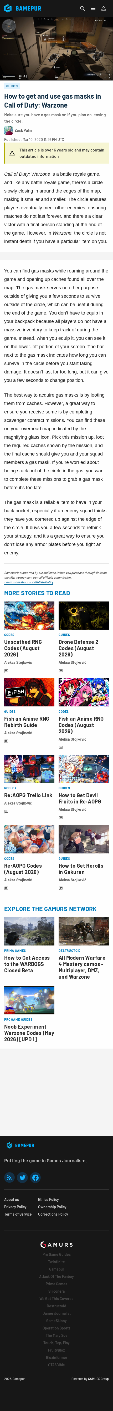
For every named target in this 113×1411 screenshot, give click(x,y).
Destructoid (56, 1306)
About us (11, 1199)
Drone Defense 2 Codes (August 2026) (78, 648)
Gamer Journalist (57, 1313)
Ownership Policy (52, 1207)
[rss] (9, 1177)
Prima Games (56, 1284)
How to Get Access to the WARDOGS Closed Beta (27, 963)
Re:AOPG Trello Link (28, 795)
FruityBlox (56, 1350)
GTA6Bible (56, 1365)
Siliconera (56, 1291)
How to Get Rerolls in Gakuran (81, 868)
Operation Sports (56, 1328)
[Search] (82, 8)
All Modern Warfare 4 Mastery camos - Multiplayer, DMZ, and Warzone (82, 967)
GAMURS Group (98, 1378)
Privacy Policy (15, 1207)
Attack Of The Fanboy (56, 1276)
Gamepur (56, 1269)
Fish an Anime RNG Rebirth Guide (26, 721)
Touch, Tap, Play (56, 1343)
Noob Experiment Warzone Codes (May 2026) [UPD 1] (29, 1032)
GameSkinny (56, 1320)
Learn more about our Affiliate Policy (28, 582)
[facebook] (35, 1177)
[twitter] (22, 1177)
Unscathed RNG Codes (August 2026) (23, 648)
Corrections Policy (53, 1214)
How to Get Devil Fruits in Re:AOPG (80, 798)
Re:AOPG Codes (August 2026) (23, 868)
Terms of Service (18, 1214)
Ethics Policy (48, 1199)
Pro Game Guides (57, 1254)
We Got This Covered (56, 1298)
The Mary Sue (57, 1335)
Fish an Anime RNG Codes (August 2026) (81, 724)
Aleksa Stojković (18, 662)
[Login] (103, 8)
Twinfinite (56, 1262)
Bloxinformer (56, 1357)
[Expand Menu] (93, 8)
